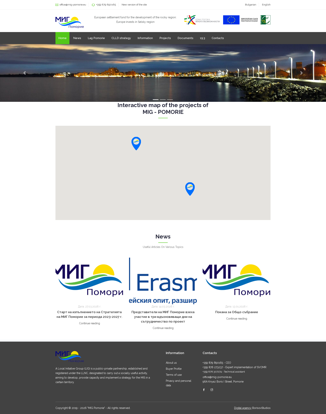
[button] (190, 189)
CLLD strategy (121, 38)
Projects (165, 38)
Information (145, 38)
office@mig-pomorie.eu (72, 4)
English (266, 4)
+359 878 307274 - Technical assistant (224, 371)
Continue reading (89, 323)
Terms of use (174, 374)
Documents (185, 38)
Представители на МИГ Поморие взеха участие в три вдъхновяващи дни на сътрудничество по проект (163, 316)
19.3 (202, 38)
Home (62, 38)
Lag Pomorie (96, 38)
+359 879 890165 (106, 4)
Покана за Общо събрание (236, 312)
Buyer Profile (173, 368)
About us (171, 362)
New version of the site (134, 4)
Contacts (218, 38)
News (77, 38)
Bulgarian (250, 4)
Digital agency (242, 407)
